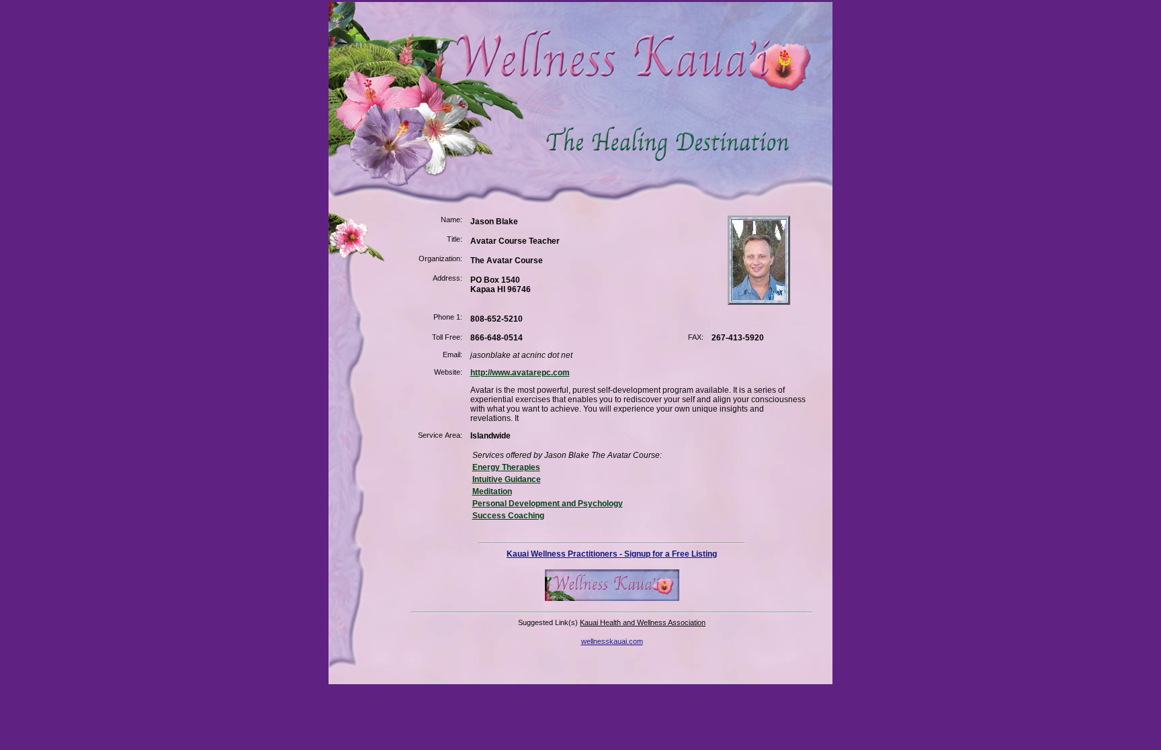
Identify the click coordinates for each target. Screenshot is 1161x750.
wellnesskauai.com (612, 641)
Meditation (492, 491)
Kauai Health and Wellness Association (642, 622)
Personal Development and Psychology (547, 503)
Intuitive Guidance (506, 479)
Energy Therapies (506, 467)
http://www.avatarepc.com (520, 372)
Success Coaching (508, 515)
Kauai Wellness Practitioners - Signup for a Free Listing (612, 554)
